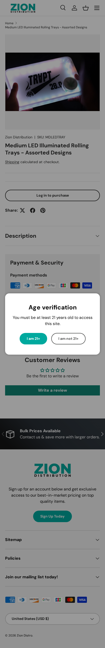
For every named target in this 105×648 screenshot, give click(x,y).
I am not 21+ (68, 338)
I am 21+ (33, 338)
